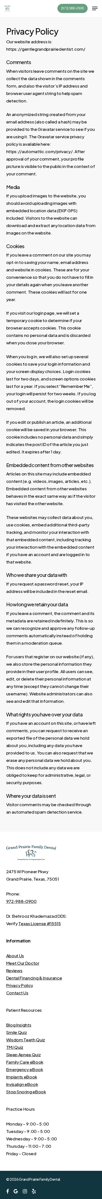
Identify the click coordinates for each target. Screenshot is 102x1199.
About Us (15, 955)
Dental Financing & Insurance (34, 978)
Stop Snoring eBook (26, 1091)
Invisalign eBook (22, 1084)
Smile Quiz (16, 1032)
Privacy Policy (19, 985)
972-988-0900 (21, 901)
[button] (95, 8)
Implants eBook (21, 1077)
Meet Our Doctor (22, 963)
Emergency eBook (24, 1069)
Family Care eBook (24, 1062)
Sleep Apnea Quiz (23, 1054)
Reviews (14, 970)
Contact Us (17, 992)
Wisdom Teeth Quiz (25, 1039)
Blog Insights (18, 1025)
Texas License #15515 (39, 923)
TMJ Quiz (14, 1047)
